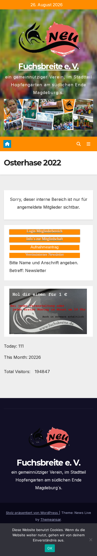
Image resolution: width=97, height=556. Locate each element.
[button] (79, 144)
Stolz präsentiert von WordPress (32, 513)
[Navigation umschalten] (88, 144)
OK (49, 548)
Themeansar (50, 519)
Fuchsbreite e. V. (48, 66)
